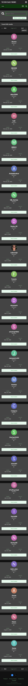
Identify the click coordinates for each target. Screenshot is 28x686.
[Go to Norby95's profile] (14, 538)
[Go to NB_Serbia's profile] (14, 195)
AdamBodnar (14, 173)
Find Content (14, 54)
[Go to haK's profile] (14, 116)
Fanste (14, 279)
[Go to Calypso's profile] (14, 406)
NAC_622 (14, 569)
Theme (5, 678)
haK (14, 121)
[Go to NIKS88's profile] (14, 63)
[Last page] (26, 28)
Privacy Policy (13, 678)
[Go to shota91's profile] (14, 459)
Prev (5, 28)
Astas (14, 595)
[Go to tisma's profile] (14, 643)
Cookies (14, 680)
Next (22, 28)
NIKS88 (14, 68)
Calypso (14, 411)
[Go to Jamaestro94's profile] (14, 353)
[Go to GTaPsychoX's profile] (14, 485)
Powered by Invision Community (14, 683)
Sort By (24, 30)
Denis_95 (14, 226)
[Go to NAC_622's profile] (14, 564)
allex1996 (14, 94)
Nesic (14, 622)
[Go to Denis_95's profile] (14, 221)
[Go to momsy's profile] (14, 380)
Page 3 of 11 (14, 28)
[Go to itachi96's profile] (14, 511)
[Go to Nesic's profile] (14, 617)
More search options (20, 18)
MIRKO (14, 147)
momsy (14, 384)
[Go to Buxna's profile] (14, 37)
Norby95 (14, 543)
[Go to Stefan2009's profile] (14, 432)
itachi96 (14, 516)
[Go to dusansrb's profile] (14, 300)
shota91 (14, 464)
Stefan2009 (14, 437)
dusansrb (14, 305)
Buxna (14, 42)
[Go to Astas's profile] (14, 590)
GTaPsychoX (14, 490)
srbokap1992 (14, 332)
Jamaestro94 (14, 358)
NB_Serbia (14, 200)
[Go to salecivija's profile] (14, 248)
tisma (14, 648)
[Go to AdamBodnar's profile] (14, 169)
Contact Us (21, 678)
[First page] (2, 28)
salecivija (14, 253)
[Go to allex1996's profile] (14, 89)
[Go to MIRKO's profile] (14, 142)
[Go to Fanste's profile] (14, 274)
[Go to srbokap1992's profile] (14, 327)
